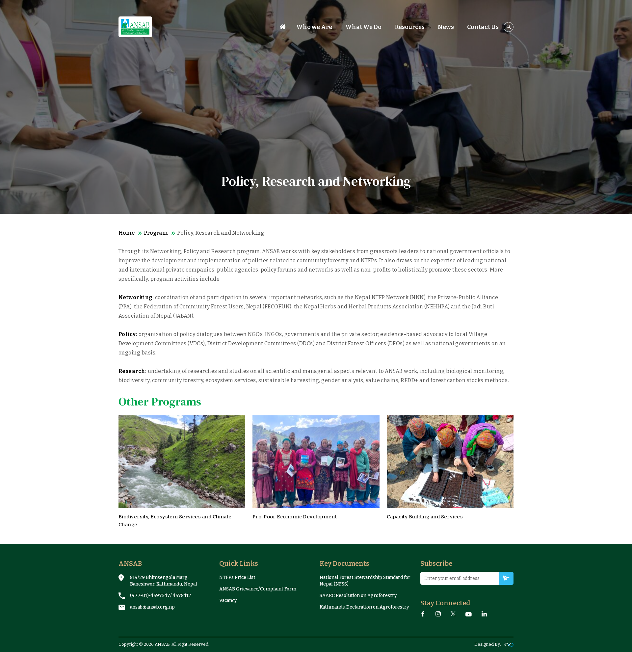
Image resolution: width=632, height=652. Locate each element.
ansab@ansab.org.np (152, 607)
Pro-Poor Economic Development (294, 517)
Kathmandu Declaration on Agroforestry (364, 607)
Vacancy (228, 600)
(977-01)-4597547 (150, 595)
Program (156, 233)
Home (126, 233)
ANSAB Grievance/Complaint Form (257, 589)
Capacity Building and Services (425, 517)
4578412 (182, 595)
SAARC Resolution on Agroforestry (358, 595)
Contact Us (483, 27)
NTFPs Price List (237, 577)
